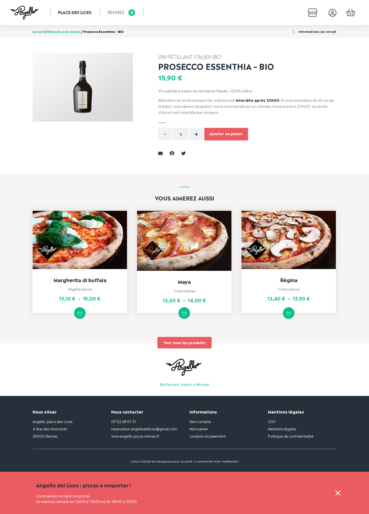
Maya (184, 281)
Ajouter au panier (226, 133)
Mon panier (199, 428)
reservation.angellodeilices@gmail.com (144, 428)
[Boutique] (313, 12)
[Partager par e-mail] (160, 152)
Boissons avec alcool (63, 31)
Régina (288, 279)
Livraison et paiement (208, 435)
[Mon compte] (332, 12)
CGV (272, 421)
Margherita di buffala (79, 279)
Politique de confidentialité (291, 435)
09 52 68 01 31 (123, 421)
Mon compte (200, 421)
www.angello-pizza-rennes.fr (135, 435)
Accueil (38, 31)
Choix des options (80, 313)
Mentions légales (282, 428)
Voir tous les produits (184, 342)
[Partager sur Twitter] (183, 152)
